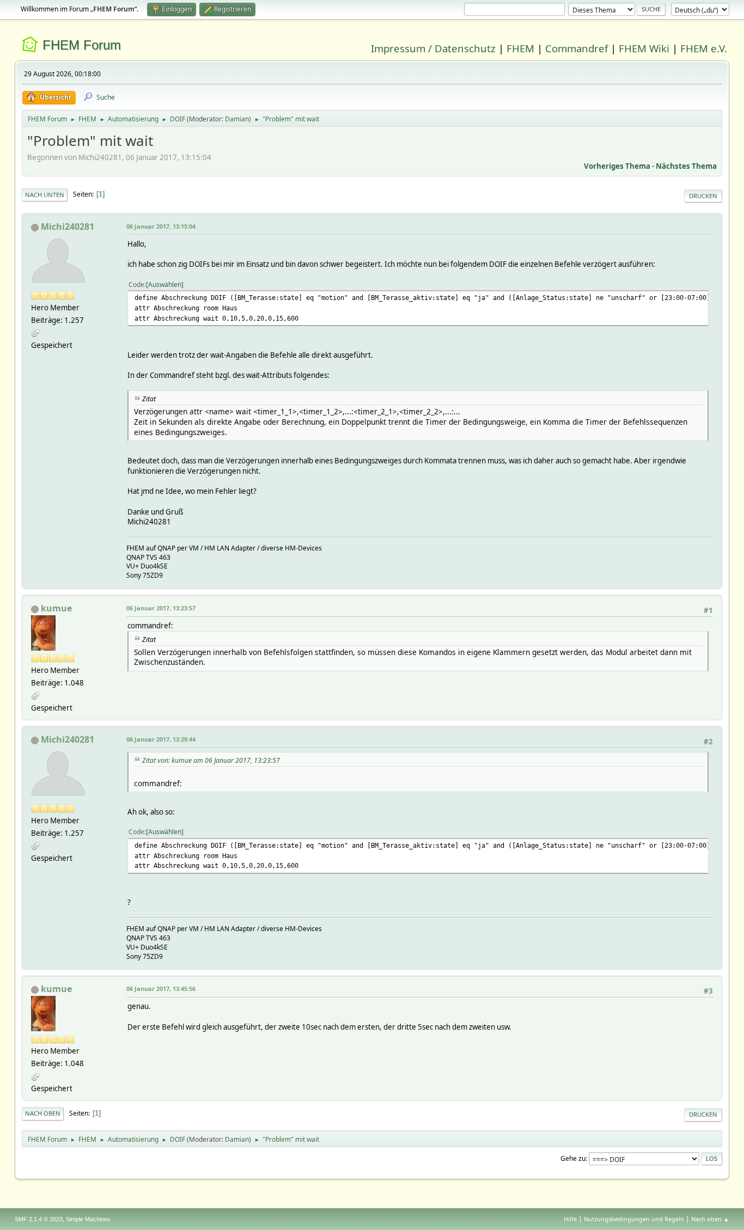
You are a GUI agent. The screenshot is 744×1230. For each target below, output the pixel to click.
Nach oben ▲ (710, 1219)
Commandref (576, 48)
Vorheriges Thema (617, 166)
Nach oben (42, 1113)
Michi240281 (67, 226)
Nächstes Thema (686, 166)
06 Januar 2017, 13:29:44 (161, 739)
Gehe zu (573, 1158)
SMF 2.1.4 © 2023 (39, 1219)
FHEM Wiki (644, 48)
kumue (56, 608)
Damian (237, 119)
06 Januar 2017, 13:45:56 (161, 988)
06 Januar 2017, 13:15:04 (161, 226)
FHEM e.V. (703, 48)
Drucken (703, 196)
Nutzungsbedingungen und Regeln (634, 1219)
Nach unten (44, 195)
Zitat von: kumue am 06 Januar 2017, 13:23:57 (211, 760)
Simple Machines (88, 1219)
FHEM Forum (81, 45)
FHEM (520, 48)
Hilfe (570, 1219)
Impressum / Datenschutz (433, 48)
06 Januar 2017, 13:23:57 (161, 608)
